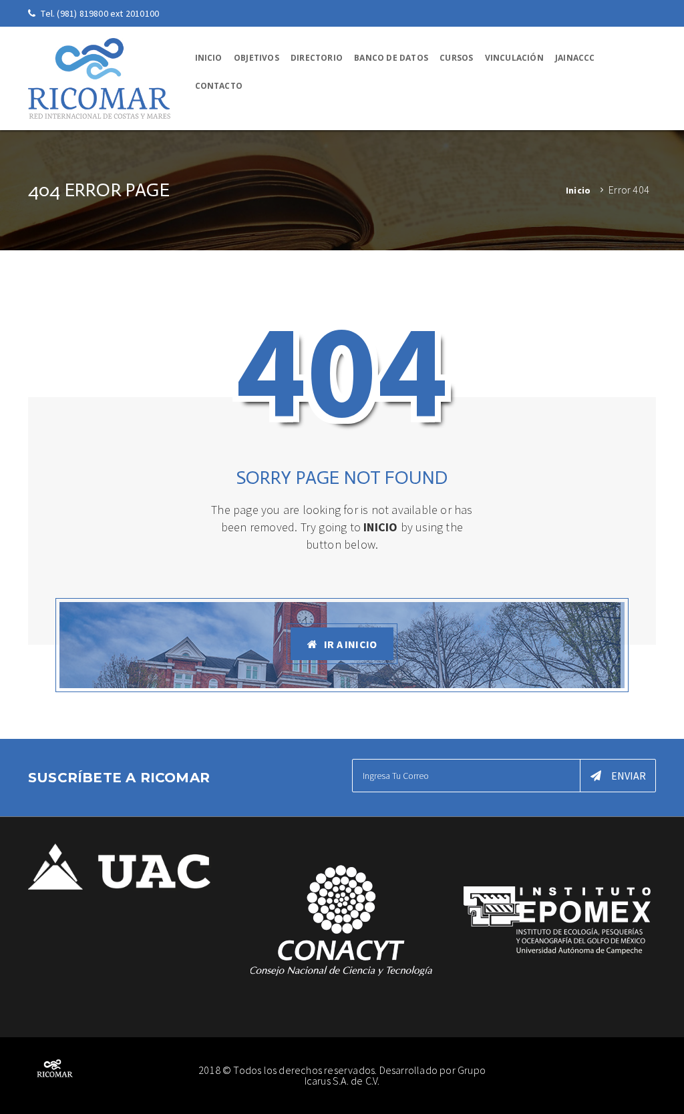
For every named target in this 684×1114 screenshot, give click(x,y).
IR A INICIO (350, 644)
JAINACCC (575, 57)
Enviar (628, 775)
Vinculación (514, 57)
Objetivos (256, 57)
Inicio (208, 57)
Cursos (456, 57)
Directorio (317, 57)
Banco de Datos (391, 57)
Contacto (219, 85)
